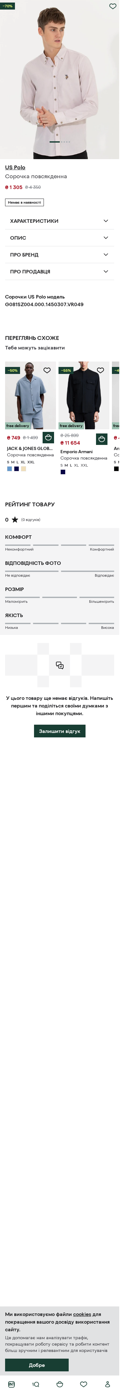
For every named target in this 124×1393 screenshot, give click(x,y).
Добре (37, 1365)
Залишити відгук (59, 731)
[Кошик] (59, 1384)
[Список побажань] (83, 1384)
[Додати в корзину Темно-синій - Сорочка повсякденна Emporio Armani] (101, 439)
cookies (82, 1314)
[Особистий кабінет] (107, 1384)
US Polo (15, 167)
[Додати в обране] (113, 6)
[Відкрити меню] (35, 1384)
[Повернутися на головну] (11, 1384)
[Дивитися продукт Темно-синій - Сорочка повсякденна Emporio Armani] (84, 395)
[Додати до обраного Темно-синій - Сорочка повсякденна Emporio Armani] (100, 370)
